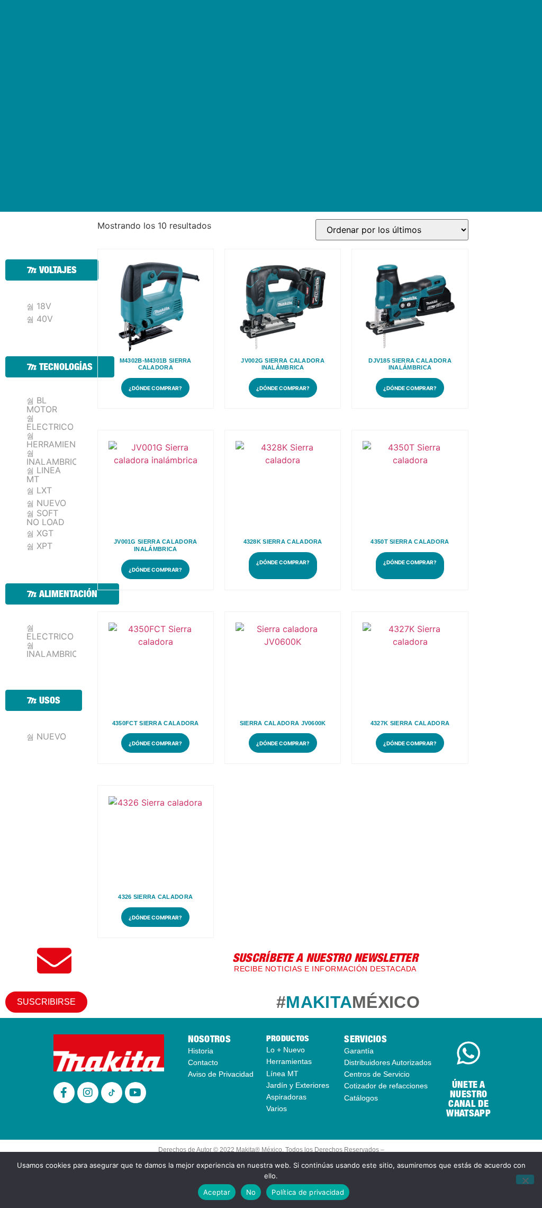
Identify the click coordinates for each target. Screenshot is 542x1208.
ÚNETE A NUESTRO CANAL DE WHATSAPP (468, 1099)
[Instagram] (87, 1092)
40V (45, 318)
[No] (525, 1179)
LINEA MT (43, 474)
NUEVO (51, 503)
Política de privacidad (308, 1192)
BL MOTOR (41, 404)
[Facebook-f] (64, 1092)
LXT (44, 490)
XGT (45, 533)
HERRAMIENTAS (59, 443)
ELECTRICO (50, 426)
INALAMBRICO (55, 461)
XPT (44, 546)
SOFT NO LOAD (45, 517)
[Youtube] (135, 1092)
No (251, 1192)
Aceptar (216, 1192)
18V (44, 306)
